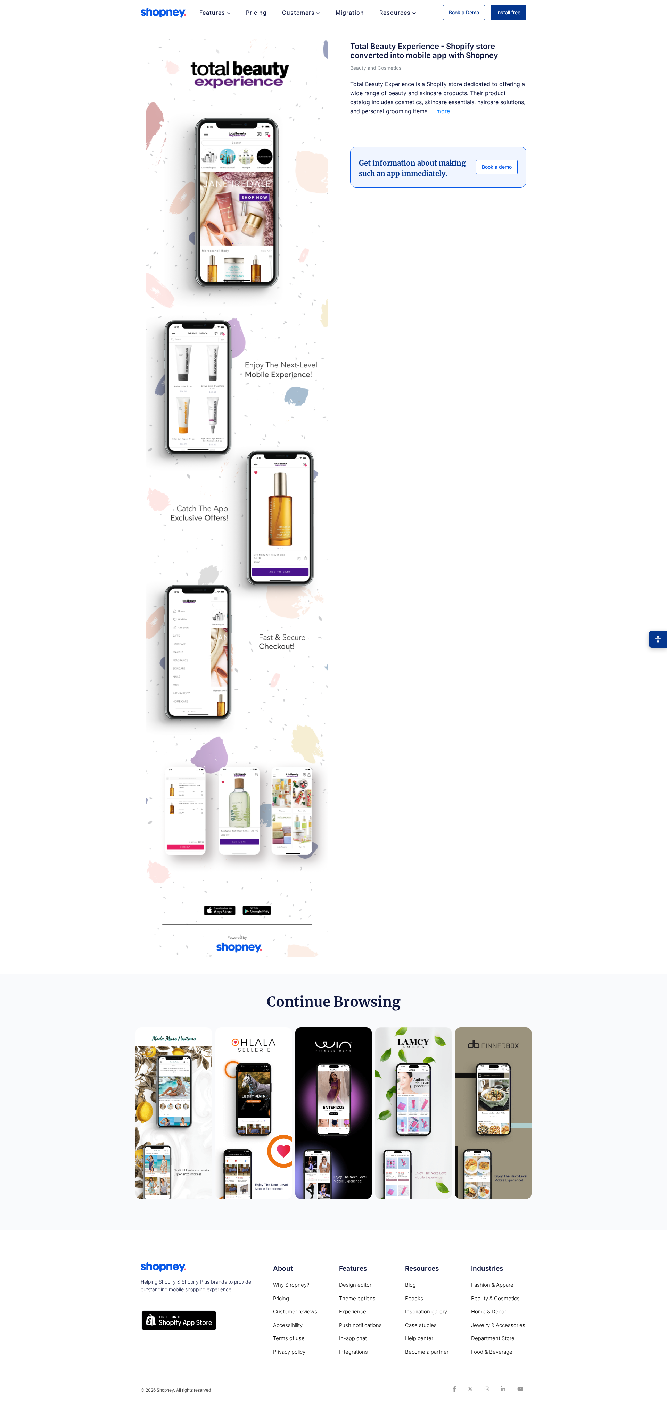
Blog (410, 1284)
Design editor (355, 1284)
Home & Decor (488, 1311)
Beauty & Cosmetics (495, 1298)
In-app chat (353, 1338)
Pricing (256, 12)
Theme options (357, 1298)
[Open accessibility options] (658, 639)
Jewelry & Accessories (498, 1325)
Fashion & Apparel (492, 1284)
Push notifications (360, 1325)
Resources (395, 12)
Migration (350, 12)
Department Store (492, 1338)
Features (212, 12)
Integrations (353, 1352)
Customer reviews (295, 1311)
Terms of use (289, 1338)
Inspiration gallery (426, 1311)
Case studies (421, 1325)
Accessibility (288, 1325)
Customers (298, 12)
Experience (352, 1311)
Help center (419, 1338)
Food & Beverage (491, 1352)
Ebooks (414, 1298)
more (443, 111)
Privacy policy (289, 1352)
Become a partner (426, 1352)
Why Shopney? (291, 1284)
